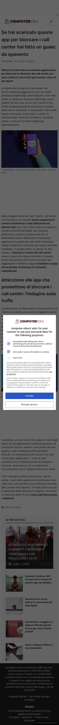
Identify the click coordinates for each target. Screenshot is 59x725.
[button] (30, 358)
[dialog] (29, 362)
